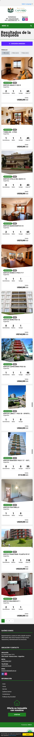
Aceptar (27, 734)
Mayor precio (25, 53)
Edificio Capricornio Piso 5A (14, 366)
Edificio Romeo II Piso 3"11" (13, 273)
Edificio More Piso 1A (11, 320)
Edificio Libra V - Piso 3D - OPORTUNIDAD (17, 413)
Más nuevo (6, 53)
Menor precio (15, 53)
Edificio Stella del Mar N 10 (14, 179)
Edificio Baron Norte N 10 (13, 226)
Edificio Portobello (11, 507)
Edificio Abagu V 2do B (12, 85)
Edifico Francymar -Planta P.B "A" (16, 554)
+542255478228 (13, 19)
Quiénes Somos (6, 691)
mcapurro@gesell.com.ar (8, 670)
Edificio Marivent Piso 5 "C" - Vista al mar (17, 460)
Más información (12, 735)
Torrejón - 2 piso (10, 132)
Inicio (3, 684)
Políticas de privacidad (8, 697)
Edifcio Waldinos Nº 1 (11, 601)
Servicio (4, 689)
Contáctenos (6, 694)
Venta (4, 686)
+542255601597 (12, 20)
